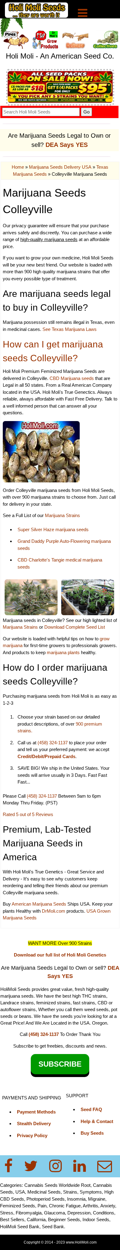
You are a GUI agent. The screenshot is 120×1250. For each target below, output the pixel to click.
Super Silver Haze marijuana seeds (53, 529)
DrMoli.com (53, 911)
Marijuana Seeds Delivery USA (60, 167)
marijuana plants (64, 652)
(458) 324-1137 (53, 742)
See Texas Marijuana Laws (69, 329)
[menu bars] (82, 13)
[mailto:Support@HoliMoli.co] (106, 1166)
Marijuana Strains (62, 515)
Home (18, 167)
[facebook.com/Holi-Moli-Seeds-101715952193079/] (12, 1166)
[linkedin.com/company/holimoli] (83, 1166)
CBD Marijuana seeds (72, 378)
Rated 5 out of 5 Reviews (28, 814)
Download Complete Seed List (74, 627)
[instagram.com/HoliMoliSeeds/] (59, 1166)
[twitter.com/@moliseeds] (34, 1166)
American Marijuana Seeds (38, 904)
